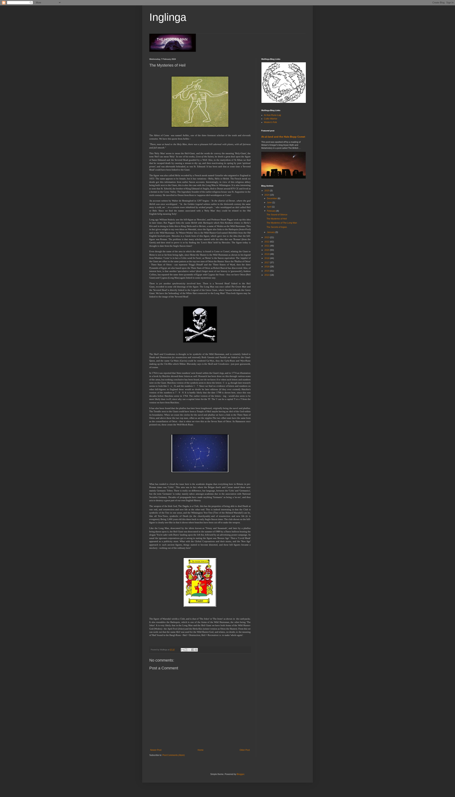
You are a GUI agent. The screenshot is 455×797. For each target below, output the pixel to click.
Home (201, 750)
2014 (267, 275)
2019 (267, 254)
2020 (267, 250)
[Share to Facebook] (192, 650)
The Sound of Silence (277, 214)
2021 (267, 246)
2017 (267, 262)
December (272, 198)
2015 (267, 271)
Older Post (245, 750)
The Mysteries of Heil (277, 218)
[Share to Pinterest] (196, 650)
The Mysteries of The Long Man (282, 223)
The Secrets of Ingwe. (277, 227)
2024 (267, 195)
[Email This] (182, 650)
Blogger (240, 774)
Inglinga (167, 17)
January (271, 232)
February (271, 211)
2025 (267, 190)
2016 (267, 266)
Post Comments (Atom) (173, 755)
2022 (267, 241)
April (269, 207)
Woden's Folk (270, 122)
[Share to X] (189, 650)
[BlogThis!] (186, 650)
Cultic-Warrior (270, 118)
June (269, 202)
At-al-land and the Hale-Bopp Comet (283, 136)
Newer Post (155, 750)
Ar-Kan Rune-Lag (272, 115)
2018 (267, 258)
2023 (267, 237)
